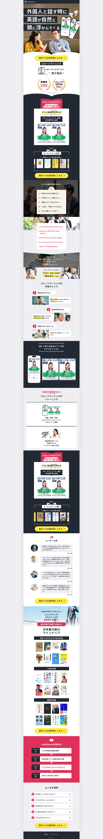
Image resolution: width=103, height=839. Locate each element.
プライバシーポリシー (54, 834)
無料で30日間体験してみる (51, 58)
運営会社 (46, 834)
